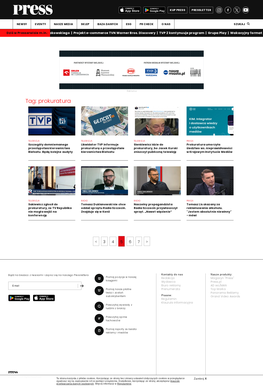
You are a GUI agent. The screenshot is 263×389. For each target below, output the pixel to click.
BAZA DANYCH (107, 24)
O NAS (166, 24)
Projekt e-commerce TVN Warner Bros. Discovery (112, 33)
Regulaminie (124, 383)
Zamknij (200, 378)
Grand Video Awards (225, 296)
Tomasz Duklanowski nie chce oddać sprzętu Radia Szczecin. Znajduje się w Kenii (103, 208)
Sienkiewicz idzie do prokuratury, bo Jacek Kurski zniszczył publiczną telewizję (156, 148)
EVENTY (40, 24)
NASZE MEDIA (63, 24)
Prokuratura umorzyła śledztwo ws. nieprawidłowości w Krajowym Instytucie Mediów (210, 148)
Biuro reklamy (171, 285)
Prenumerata (170, 289)
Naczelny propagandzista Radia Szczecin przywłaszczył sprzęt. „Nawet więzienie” (156, 208)
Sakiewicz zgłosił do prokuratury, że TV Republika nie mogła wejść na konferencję (50, 209)
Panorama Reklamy (225, 293)
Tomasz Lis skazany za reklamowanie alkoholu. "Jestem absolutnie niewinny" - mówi (209, 209)
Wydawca (168, 282)
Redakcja (168, 278)
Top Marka (218, 289)
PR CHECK (147, 24)
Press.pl (216, 282)
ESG (129, 24)
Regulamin (169, 299)
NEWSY (22, 24)
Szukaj (239, 24)
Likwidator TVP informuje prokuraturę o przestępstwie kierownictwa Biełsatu (103, 148)
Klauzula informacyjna (177, 302)
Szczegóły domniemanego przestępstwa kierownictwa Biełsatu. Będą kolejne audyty (50, 148)
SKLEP (85, 24)
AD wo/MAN (219, 285)
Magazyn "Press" (222, 278)
